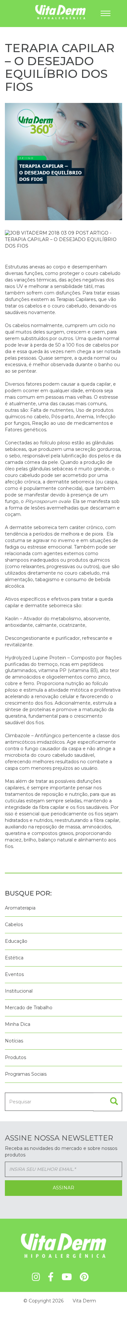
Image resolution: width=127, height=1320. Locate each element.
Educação (16, 941)
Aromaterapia (20, 908)
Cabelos (14, 924)
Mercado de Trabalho (28, 1008)
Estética (14, 958)
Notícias (14, 1041)
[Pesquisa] (107, 1102)
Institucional (19, 991)
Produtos (15, 1057)
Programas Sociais (26, 1074)
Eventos (14, 974)
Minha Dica (17, 1024)
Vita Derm (84, 1301)
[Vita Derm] (38, 12)
